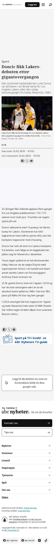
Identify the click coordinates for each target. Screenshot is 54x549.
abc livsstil (29, 540)
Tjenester (7, 475)
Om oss (6, 490)
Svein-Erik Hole (24, 511)
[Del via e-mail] (31, 161)
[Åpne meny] (43, 4)
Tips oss (8, 432)
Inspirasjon (8, 467)
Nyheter (6, 445)
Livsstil (6, 460)
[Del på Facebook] (22, 161)
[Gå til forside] (12, 4)
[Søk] (50, 4)
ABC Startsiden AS (11, 530)
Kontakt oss (11, 423)
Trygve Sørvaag (30, 508)
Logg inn (32, 4)
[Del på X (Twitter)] (27, 161)
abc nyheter (12, 540)
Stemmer (7, 453)
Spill (4, 482)
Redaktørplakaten (20, 519)
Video (5, 497)
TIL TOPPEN (8, 408)
